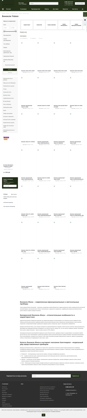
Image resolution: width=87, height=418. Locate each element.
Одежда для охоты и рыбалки (47, 387)
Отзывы (4, 400)
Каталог (42, 384)
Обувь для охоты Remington (47, 388)
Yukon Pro (39, 25)
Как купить (5, 388)
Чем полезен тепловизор (9, 206)
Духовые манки (44, 394)
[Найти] (56, 3)
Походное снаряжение (45, 398)
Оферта (4, 398)
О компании (5, 384)
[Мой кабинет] (82, 9)
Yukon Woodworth (64, 25)
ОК (43, 415)
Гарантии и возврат (7, 394)
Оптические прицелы (8, 202)
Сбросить (10, 72)
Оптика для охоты (44, 390)
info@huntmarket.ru (71, 390)
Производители (6, 404)
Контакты (4, 387)
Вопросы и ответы (6, 396)
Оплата (4, 390)
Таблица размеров (7, 406)
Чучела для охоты (44, 392)
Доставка (4, 392)
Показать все (23, 32)
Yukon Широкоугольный (76, 25)
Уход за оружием (44, 396)
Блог (22, 384)
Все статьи (14, 194)
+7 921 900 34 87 (69, 3)
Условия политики (55, 411)
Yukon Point (27, 25)
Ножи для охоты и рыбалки (47, 400)
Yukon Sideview (52, 25)
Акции (3, 402)
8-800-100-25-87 (69, 2)
